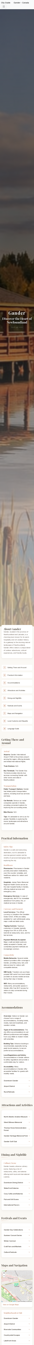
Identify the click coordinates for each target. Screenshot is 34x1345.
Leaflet (14, 1301)
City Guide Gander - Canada (15, 3)
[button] (4, 1273)
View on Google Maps (11, 1305)
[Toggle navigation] (3, 6)
